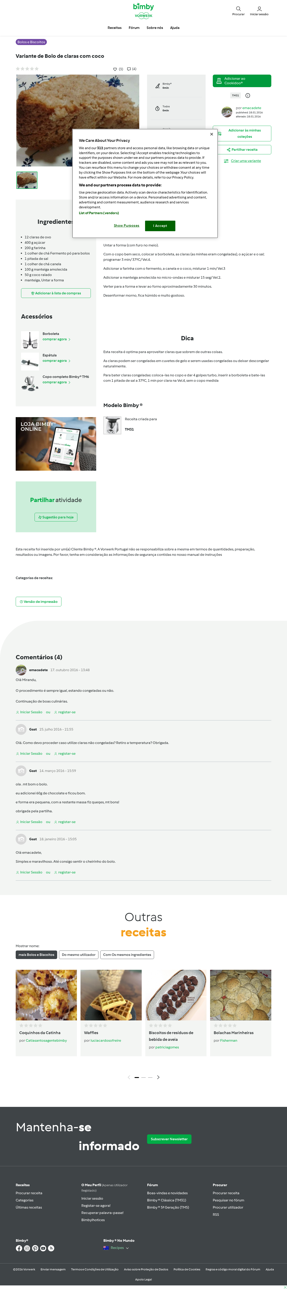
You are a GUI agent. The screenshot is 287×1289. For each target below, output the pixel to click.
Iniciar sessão (92, 1198)
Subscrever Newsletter (169, 1139)
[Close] (212, 134)
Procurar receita (29, 1193)
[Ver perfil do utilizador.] (227, 112)
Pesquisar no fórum (228, 1200)
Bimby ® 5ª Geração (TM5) (168, 1207)
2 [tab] (143, 1077)
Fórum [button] (134, 28)
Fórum (152, 1185)
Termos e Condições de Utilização (95, 1269)
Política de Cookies (187, 1269)
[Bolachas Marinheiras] (240, 995)
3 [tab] (150, 1077)
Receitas (23, 1185)
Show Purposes (127, 226)
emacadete (251, 108)
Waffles (91, 1032)
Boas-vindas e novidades (167, 1193)
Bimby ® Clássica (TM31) (166, 1200)
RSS (216, 1214)
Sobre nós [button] (155, 28)
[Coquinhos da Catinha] (46, 995)
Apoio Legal (143, 1279)
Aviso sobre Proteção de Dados (146, 1269)
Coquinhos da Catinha (40, 1032)
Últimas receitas (29, 1207)
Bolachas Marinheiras (234, 1032)
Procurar (220, 1185)
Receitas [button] (115, 28)
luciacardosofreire (106, 1040)
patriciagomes (167, 1047)
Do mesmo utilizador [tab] (79, 955)
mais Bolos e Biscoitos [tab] (36, 955)
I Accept (160, 226)
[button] (238, 11)
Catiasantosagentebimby (46, 1040)
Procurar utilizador (228, 1207)
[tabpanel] (143, 1026)
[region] (145, 183)
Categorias (24, 1200)
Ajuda (270, 1269)
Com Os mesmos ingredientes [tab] (127, 955)
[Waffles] (111, 995)
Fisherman (228, 1040)
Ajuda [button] (175, 28)
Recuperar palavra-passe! (102, 1213)
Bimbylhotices (93, 1220)
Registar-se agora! (95, 1205)
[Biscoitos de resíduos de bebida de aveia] (176, 995)
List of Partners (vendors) (99, 213)
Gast (33, 729)
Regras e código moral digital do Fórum (233, 1269)
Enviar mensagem (53, 1269)
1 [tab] (137, 1077)
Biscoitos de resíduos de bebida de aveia (171, 1036)
